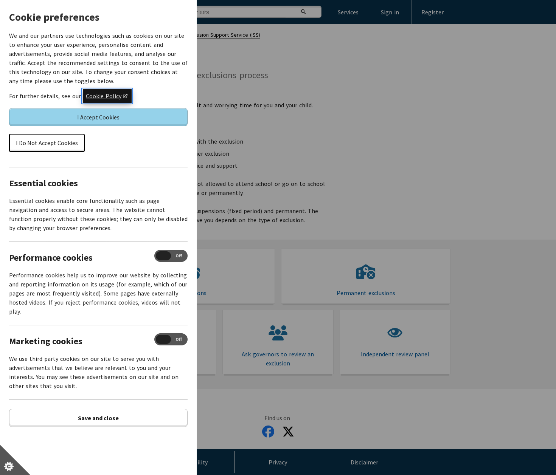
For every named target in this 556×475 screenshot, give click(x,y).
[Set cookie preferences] (15, 460)
